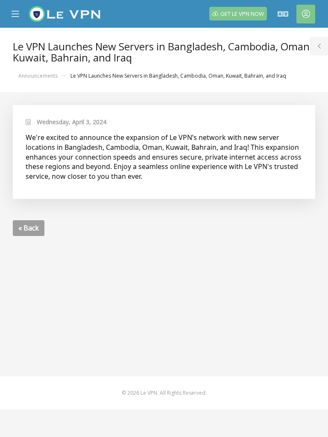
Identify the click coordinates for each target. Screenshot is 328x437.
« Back (28, 228)
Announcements (38, 75)
